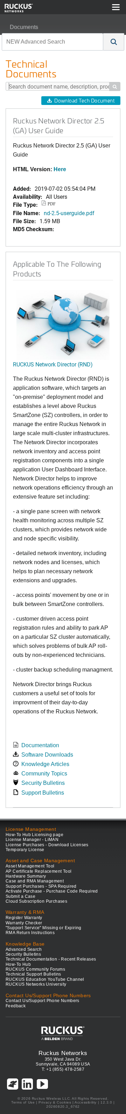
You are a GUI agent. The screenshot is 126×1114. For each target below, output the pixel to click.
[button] (113, 42)
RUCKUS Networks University (36, 984)
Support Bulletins (42, 793)
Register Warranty (24, 917)
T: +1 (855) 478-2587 (63, 1069)
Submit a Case (20, 896)
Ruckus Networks (62, 1053)
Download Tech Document (84, 100)
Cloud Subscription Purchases (36, 901)
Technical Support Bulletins (33, 974)
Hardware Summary (26, 876)
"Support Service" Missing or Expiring (44, 927)
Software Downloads (47, 755)
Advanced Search (24, 949)
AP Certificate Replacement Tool (38, 871)
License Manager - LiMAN (32, 839)
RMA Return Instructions (30, 932)
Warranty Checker (24, 922)
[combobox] (52, 42)
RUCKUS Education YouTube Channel (45, 979)
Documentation (40, 745)
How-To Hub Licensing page (34, 834)
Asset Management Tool (30, 866)
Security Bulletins (43, 783)
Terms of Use (23, 1102)
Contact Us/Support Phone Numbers (42, 1000)
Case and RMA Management (35, 881)
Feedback (16, 1005)
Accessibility (86, 1102)
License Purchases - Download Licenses (47, 844)
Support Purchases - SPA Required (41, 886)
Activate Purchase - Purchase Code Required (52, 891)
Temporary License (25, 849)
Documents (24, 27)
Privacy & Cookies (54, 1102)
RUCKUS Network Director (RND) (53, 364)
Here (60, 169)
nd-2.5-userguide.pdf (69, 213)
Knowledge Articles (45, 764)
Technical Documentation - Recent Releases (51, 959)
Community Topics (44, 773)
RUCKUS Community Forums (35, 969)
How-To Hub (18, 964)
